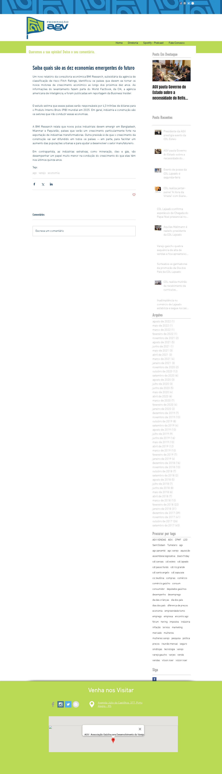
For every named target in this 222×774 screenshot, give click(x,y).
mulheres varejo (160, 638)
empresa (168, 616)
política (186, 638)
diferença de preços (178, 605)
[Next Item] (185, 70)
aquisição (185, 550)
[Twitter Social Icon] (188, 3)
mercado (157, 633)
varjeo (172, 654)
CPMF (178, 539)
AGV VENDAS (159, 539)
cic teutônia (158, 578)
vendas (156, 660)
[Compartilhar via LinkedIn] (51, 184)
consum (176, 583)
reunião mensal (170, 644)
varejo (42, 173)
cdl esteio (170, 561)
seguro (183, 644)
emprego (157, 616)
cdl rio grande (177, 567)
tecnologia (169, 649)
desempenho (159, 594)
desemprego (174, 594)
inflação (156, 627)
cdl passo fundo (160, 567)
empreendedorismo (175, 611)
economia (53, 173)
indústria (185, 621)
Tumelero (172, 545)
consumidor (158, 589)
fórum (155, 621)
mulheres (169, 633)
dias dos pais (158, 605)
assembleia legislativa (163, 556)
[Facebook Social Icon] (180, 3)
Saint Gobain (158, 545)
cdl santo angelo (160, 572)
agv (35, 173)
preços (156, 644)
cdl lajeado (182, 561)
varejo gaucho (159, 654)
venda (180, 654)
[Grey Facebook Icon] (53, 704)
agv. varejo (173, 550)
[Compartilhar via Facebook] (34, 184)
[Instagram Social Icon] (184, 3)
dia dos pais (177, 600)
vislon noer (181, 660)
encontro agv (182, 616)
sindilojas (157, 649)
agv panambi (158, 550)
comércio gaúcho (161, 583)
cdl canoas (158, 561)
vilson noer (168, 660)
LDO (185, 539)
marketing (177, 627)
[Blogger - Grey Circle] (192, 3)
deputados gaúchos (176, 589)
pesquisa (176, 638)
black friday (183, 556)
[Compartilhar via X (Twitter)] (42, 184)
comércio (182, 578)
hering (164, 621)
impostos (174, 621)
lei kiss (166, 627)
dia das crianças (160, 600)
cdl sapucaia (177, 572)
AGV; (170, 539)
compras (170, 578)
